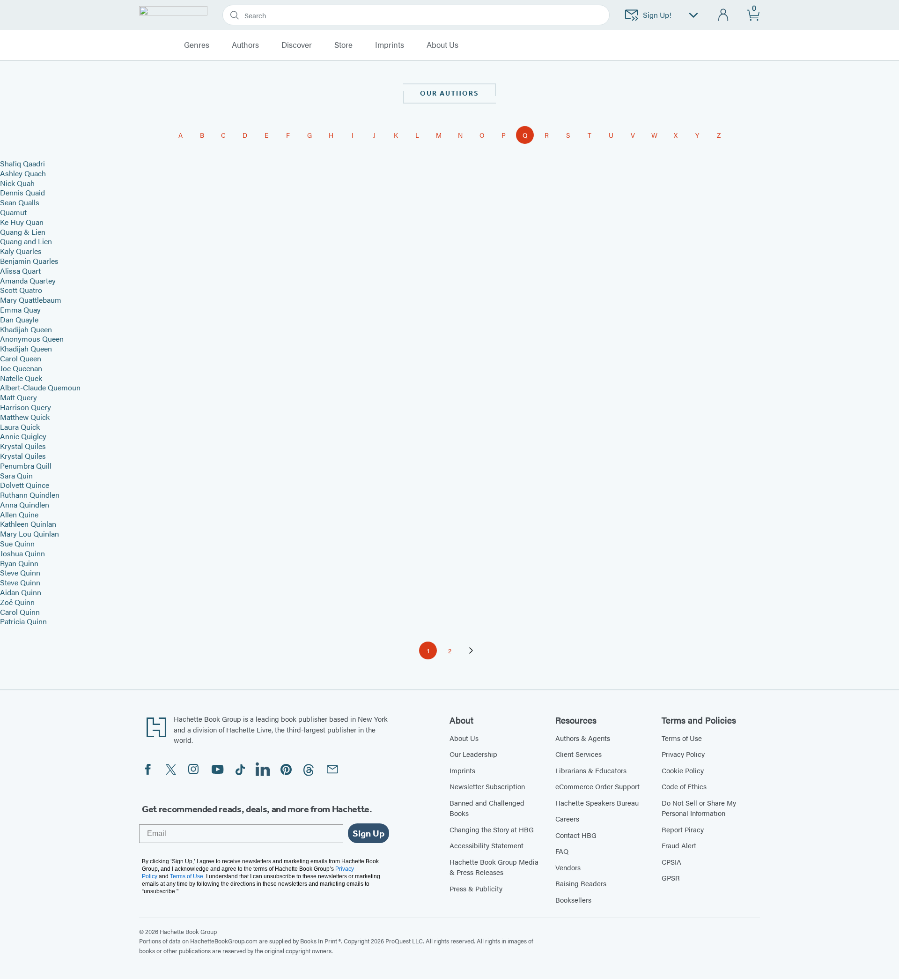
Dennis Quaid (22, 192)
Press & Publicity (476, 888)
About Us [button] (442, 45)
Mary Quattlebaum (30, 299)
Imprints (389, 45)
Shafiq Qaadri (22, 163)
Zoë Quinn (17, 602)
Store (343, 45)
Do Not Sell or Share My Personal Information (699, 808)
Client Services (578, 754)
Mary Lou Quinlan (29, 533)
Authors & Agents (582, 738)
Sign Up (368, 833)
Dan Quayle (19, 319)
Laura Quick (20, 426)
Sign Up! (657, 14)
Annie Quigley (23, 436)
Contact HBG (576, 835)
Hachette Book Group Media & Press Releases (494, 867)
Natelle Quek (21, 378)
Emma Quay (20, 309)
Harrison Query (25, 407)
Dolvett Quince (24, 484)
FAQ (561, 851)
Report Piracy (683, 829)
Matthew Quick (25, 416)
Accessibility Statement (486, 845)
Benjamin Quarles (29, 260)
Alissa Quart (20, 270)
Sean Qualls (19, 202)
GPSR (671, 877)
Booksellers (573, 899)
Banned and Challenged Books (487, 808)
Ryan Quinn (19, 563)
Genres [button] (196, 45)
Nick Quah (17, 183)
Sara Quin (16, 475)
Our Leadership (473, 754)
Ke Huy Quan (22, 222)
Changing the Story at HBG (492, 829)
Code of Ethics (684, 786)
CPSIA (671, 862)
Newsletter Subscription (487, 786)
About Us (464, 738)
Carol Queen (20, 358)
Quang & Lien (22, 231)
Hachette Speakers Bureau (597, 802)
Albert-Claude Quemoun (40, 387)
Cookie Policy (683, 770)
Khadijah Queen (26, 329)
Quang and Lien (26, 241)
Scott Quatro (21, 289)
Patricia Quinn (23, 621)
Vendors (568, 867)
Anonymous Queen (32, 338)
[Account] (723, 15)
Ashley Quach (23, 173)
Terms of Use (682, 738)
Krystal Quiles (23, 446)
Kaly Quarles (21, 251)
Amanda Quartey (28, 280)
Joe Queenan (21, 368)
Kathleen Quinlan (28, 523)
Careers (567, 818)
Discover (296, 45)
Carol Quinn (20, 611)
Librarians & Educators (590, 770)
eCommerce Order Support (597, 786)
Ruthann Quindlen (29, 494)
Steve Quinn (20, 572)
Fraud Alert (679, 845)
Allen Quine (19, 514)
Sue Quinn (17, 543)
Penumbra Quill (26, 465)
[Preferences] (693, 15)
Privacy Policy (683, 754)
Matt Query (18, 397)
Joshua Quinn (22, 553)
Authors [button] (245, 45)
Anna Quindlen (24, 504)
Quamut (13, 212)
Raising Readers (580, 883)
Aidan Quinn (20, 592)
